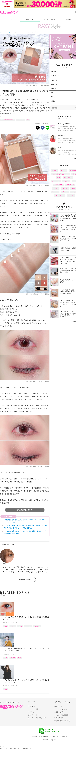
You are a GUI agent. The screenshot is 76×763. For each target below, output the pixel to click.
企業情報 (34, 736)
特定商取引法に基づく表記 (62, 721)
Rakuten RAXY (9, 12)
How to (5, 626)
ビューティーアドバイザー (36, 718)
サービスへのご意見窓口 (61, 715)
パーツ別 (13, 657)
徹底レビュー (67, 177)
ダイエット (55, 192)
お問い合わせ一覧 (15, 748)
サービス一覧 (3, 748)
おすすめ (63, 170)
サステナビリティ (27, 748)
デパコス (65, 192)
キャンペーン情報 (49, 19)
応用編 (19, 657)
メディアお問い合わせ (60, 709)
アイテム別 (28, 626)
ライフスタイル (60, 195)
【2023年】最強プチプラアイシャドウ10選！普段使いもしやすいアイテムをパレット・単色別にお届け (25, 526)
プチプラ (55, 188)
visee (28, 119)
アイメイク (7, 117)
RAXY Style (30, 19)
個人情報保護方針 (43, 736)
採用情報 (64, 736)
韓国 (58, 177)
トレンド (13, 626)
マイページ (31, 712)
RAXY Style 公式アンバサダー (7, 119)
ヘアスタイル (58, 185)
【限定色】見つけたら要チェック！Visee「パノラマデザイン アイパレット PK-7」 (25, 520)
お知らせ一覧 (58, 706)
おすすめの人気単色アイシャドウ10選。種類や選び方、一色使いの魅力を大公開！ (25, 532)
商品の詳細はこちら (24, 510)
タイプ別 (20, 626)
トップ (10, 19)
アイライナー (37, 626)
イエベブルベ (70, 185)
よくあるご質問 (58, 712)
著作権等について (55, 736)
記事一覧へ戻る (25, 579)
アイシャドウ (20, 119)
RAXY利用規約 (58, 718)
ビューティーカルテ (34, 715)
